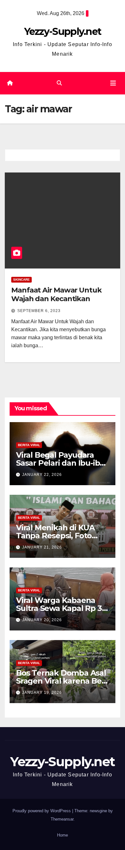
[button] (59, 83)
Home (62, 835)
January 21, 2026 (42, 547)
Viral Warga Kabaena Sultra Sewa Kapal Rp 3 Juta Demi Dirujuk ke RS (61, 608)
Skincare (21, 279)
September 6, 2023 (39, 311)
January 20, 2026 (42, 620)
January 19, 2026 (42, 692)
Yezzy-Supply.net (62, 31)
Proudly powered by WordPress (42, 810)
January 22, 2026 (42, 474)
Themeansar (62, 819)
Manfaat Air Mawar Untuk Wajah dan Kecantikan (56, 294)
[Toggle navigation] (113, 83)
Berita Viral (29, 445)
